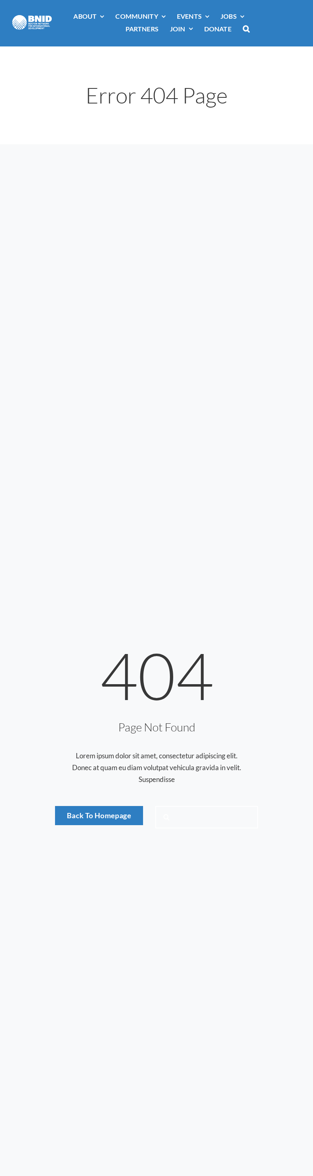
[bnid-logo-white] (32, 18)
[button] (246, 29)
